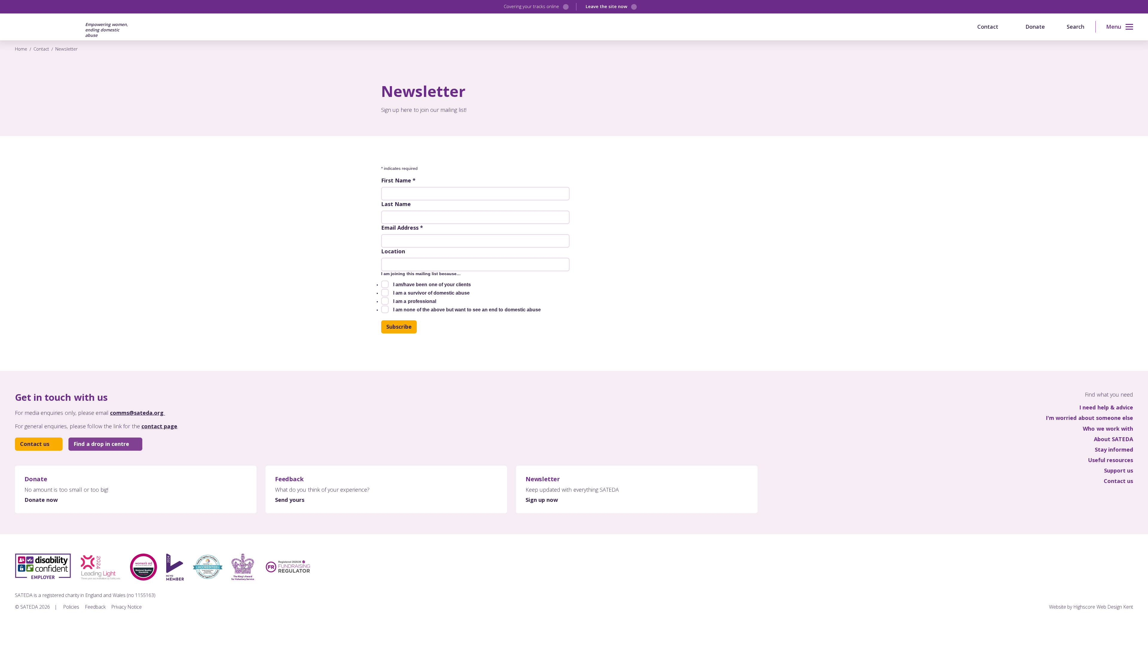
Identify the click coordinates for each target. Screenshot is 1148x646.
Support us (1118, 470)
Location (393, 251)
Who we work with (1108, 428)
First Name (398, 180)
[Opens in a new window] (1078, 559)
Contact (987, 26)
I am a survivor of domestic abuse (431, 292)
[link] (1114, 27)
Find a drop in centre (101, 443)
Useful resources (1110, 460)
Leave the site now (607, 6)
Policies (71, 607)
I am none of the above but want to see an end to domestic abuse (467, 309)
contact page (159, 426)
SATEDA (47, 26)
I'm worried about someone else (1089, 418)
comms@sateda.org (137, 412)
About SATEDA (1113, 439)
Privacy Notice (126, 607)
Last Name (396, 204)
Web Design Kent (1115, 607)
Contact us (34, 443)
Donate (1035, 26)
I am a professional (414, 301)
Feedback (95, 607)
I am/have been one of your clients (432, 284)
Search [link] (1075, 26)
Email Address (402, 227)
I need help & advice (1106, 407)
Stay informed (1114, 449)
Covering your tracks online (531, 6)
